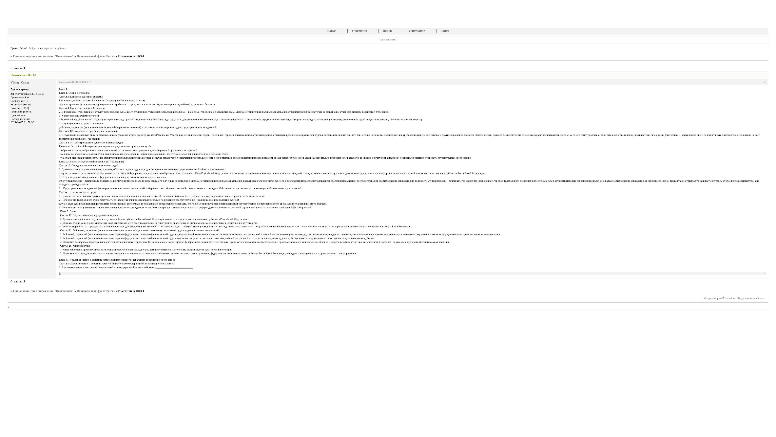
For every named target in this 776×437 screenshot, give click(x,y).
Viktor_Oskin (20, 82)
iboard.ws (730, 298)
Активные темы (387, 39)
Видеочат (743, 298)
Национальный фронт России (96, 56)
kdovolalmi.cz (757, 298)
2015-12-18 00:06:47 (80, 82)
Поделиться (64, 82)
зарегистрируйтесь (55, 48)
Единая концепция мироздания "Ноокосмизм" (43, 56)
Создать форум (713, 298)
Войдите (34, 48)
